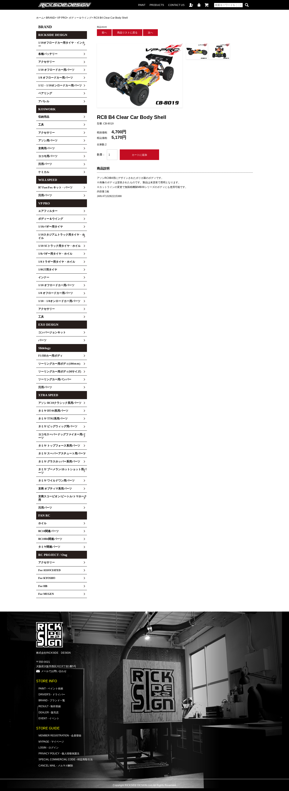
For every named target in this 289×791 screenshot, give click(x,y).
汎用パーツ (45, 164)
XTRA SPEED (48, 395)
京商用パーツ (46, 148)
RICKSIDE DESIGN (52, 35)
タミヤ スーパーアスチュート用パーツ (62, 453)
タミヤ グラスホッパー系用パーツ (59, 461)
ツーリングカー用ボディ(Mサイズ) (59, 371)
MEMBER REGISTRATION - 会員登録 (60, 735)
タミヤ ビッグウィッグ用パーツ (57, 426)
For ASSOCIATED (49, 570)
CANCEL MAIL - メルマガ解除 (56, 765)
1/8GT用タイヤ (47, 269)
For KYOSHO (46, 578)
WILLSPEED (47, 180)
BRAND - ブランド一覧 (52, 700)
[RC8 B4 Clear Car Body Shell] (140, 106)
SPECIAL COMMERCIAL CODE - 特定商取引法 (66, 759)
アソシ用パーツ (48, 140)
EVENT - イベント (49, 718)
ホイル (42, 523)
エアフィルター (48, 210)
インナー (43, 277)
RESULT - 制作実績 (50, 706)
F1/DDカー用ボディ (50, 355)
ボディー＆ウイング (80, 17)
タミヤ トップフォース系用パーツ (59, 445)
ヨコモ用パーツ (48, 156)
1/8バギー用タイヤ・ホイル (55, 253)
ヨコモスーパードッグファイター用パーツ (61, 436)
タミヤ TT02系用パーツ (53, 418)
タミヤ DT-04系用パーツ (53, 410)
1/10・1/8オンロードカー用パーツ (59, 301)
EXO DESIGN (48, 324)
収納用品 (43, 116)
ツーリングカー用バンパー (54, 379)
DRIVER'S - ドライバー (52, 694)
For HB (42, 586)
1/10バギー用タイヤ (50, 226)
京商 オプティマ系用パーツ (55, 488)
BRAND (50, 17)
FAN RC (44, 515)
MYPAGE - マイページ (51, 741)
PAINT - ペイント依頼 (51, 688)
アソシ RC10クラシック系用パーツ (59, 402)
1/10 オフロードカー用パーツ (56, 69)
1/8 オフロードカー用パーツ (55, 77)
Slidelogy (44, 348)
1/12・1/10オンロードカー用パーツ (60, 85)
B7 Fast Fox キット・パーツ (55, 187)
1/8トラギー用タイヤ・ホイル (56, 261)
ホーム (40, 17)
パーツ (42, 340)
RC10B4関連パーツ (50, 538)
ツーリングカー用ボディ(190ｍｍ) (59, 363)
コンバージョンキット (52, 332)
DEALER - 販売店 (49, 712)
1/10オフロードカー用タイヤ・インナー (61, 44)
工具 (41, 124)
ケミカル (43, 172)
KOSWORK (47, 109)
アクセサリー (46, 61)
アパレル (43, 101)
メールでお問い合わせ (53, 671)
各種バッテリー (48, 53)
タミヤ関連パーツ (49, 546)
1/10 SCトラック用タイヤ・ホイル (59, 245)
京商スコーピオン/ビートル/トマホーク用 (62, 498)
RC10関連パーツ (48, 531)
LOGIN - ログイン (49, 747)
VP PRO (62, 17)
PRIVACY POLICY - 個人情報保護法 (59, 753)
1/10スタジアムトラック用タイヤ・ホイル (61, 236)
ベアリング (45, 93)
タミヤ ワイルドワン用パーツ (56, 480)
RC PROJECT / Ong (52, 555)
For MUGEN (46, 594)
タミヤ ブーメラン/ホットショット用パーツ (62, 471)
